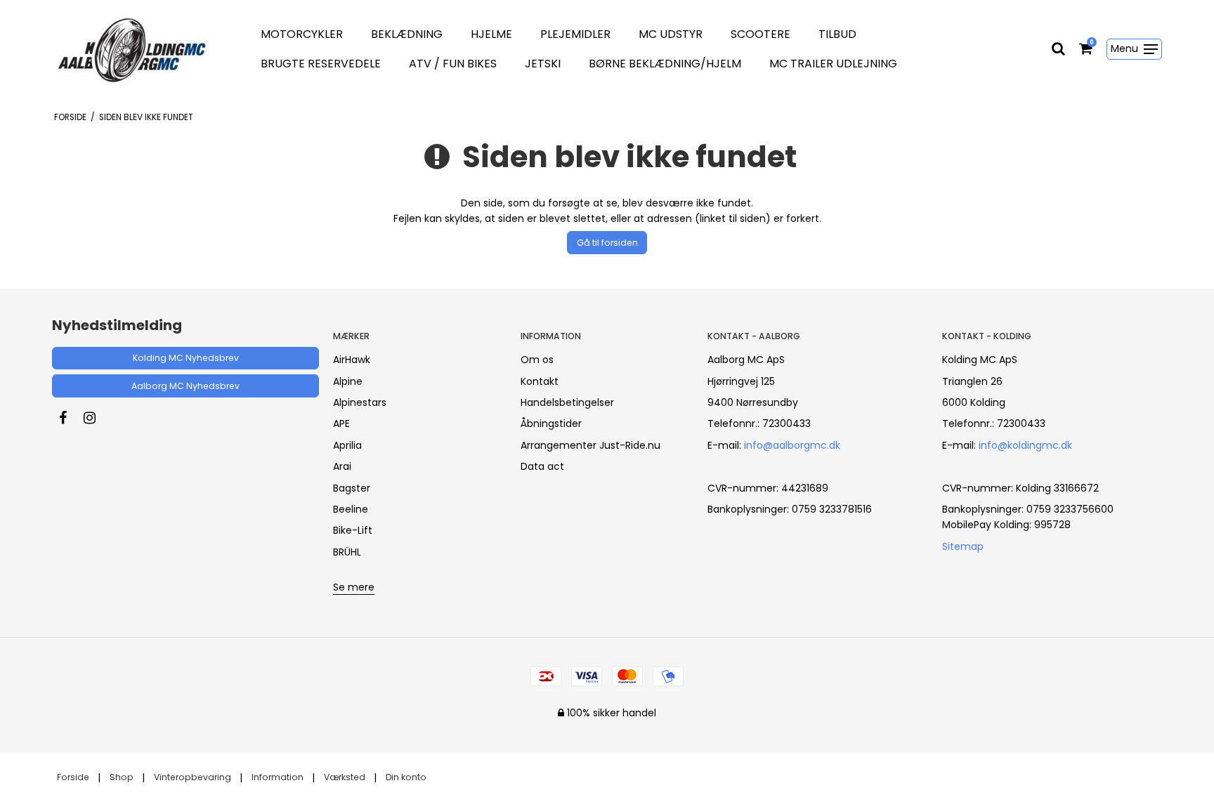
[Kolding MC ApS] (139, 49)
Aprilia (347, 445)
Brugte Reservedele (321, 63)
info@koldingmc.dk (1025, 445)
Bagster (351, 488)
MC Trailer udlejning (833, 63)
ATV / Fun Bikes (453, 63)
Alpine (348, 381)
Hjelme (491, 34)
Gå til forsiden (607, 243)
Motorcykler (302, 34)
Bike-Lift (352, 530)
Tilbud (837, 34)
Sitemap (963, 546)
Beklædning (407, 34)
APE (341, 423)
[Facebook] (70, 418)
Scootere (760, 34)
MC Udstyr (671, 34)
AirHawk (351, 360)
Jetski (543, 63)
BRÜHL (347, 552)
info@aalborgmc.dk (792, 445)
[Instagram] (97, 418)
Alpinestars (359, 402)
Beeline (350, 509)
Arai (342, 466)
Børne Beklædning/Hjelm (665, 63)
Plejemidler (575, 34)
